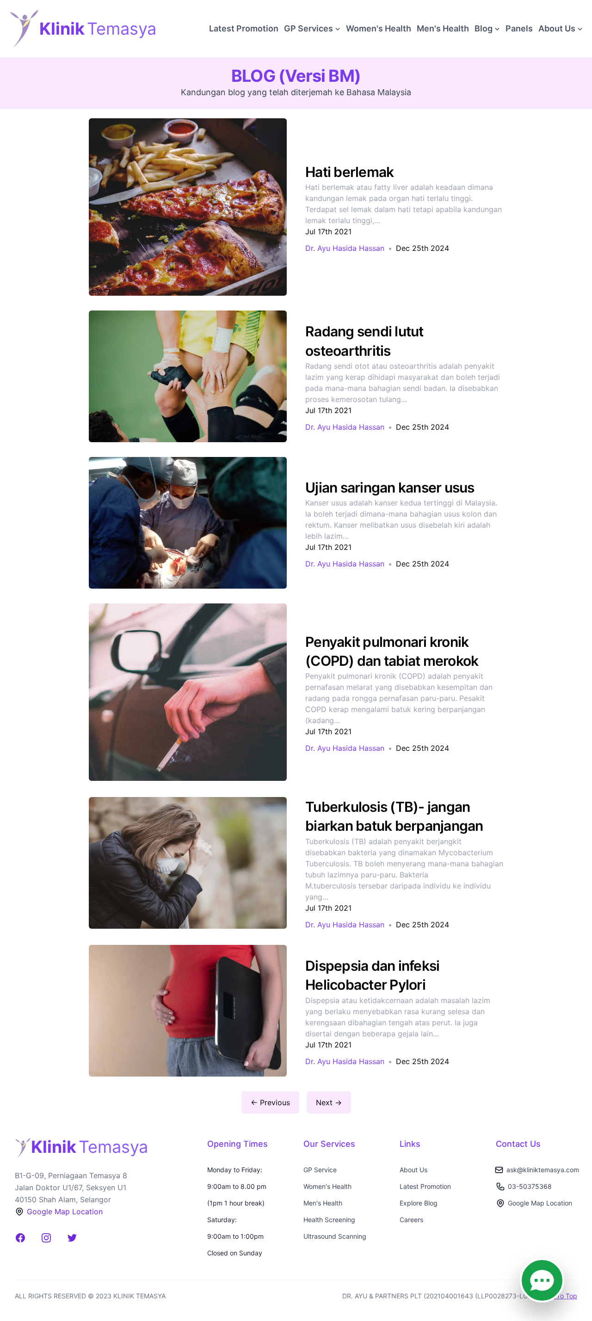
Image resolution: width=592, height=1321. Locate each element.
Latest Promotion (243, 28)
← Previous (270, 1102)
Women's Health (378, 28)
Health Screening (329, 1220)
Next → (329, 1102)
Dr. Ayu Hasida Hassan (344, 248)
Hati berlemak (349, 172)
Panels (519, 28)
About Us (413, 1170)
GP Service (320, 1170)
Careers (411, 1220)
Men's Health (443, 28)
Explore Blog (419, 1203)
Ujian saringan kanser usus (390, 487)
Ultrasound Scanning (334, 1236)
